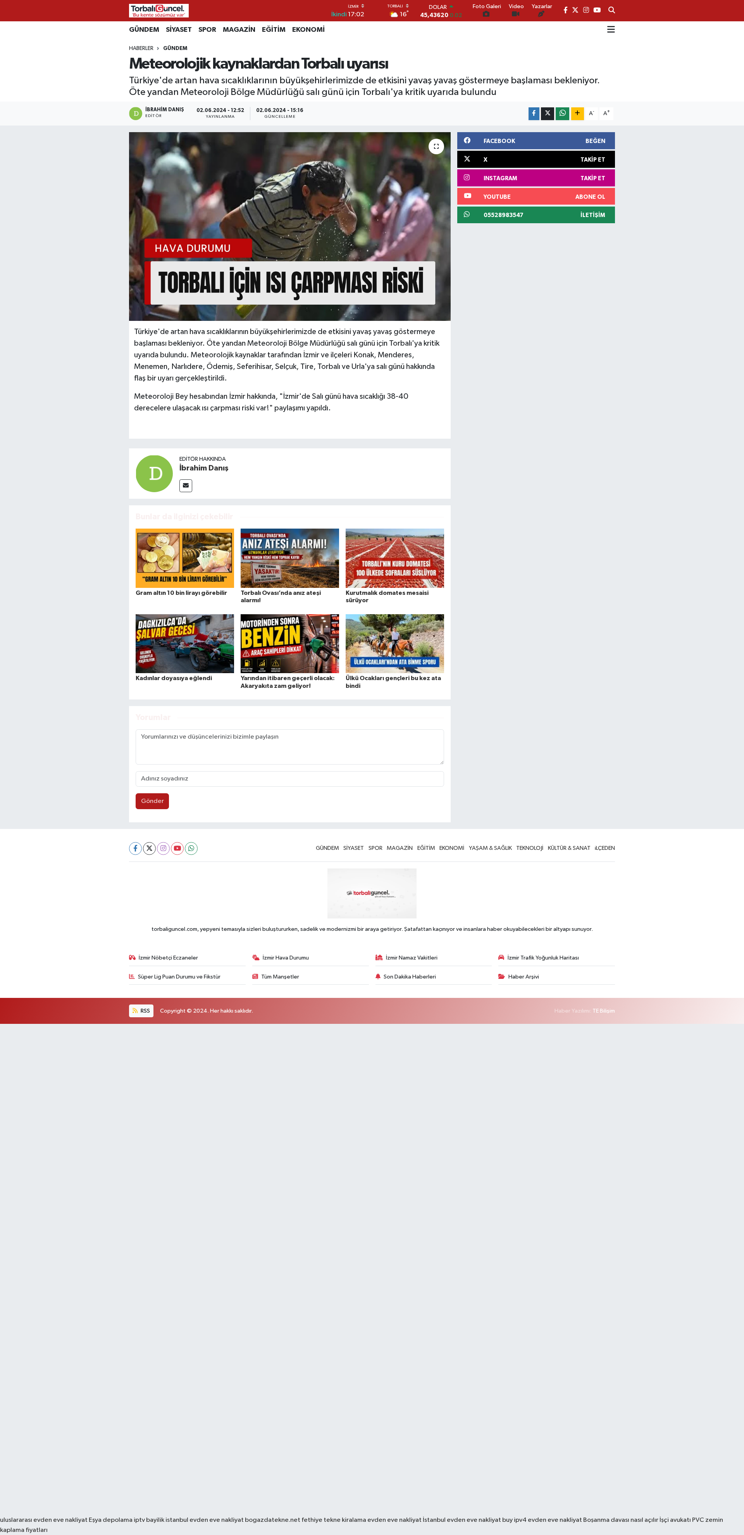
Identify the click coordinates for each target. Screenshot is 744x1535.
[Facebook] (135, 848)
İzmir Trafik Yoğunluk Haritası (543, 958)
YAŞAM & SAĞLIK (490, 848)
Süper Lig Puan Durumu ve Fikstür (179, 977)
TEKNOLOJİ (529, 848)
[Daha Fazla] (577, 113)
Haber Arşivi (523, 977)
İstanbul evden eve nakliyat (462, 1520)
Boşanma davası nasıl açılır (620, 1520)
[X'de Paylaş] (547, 113)
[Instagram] (163, 848)
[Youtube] (177, 848)
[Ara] (611, 11)
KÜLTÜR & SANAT (569, 848)
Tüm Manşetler (280, 977)
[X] (149, 848)
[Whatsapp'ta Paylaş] (562, 113)
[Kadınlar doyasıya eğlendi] (185, 643)
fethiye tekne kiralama (333, 1520)
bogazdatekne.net (273, 1520)
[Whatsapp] (191, 848)
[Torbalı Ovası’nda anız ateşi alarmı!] (290, 558)
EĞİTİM (274, 29)
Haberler (141, 48)
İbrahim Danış (204, 468)
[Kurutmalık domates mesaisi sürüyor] (395, 558)
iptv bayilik (149, 1520)
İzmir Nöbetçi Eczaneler (168, 958)
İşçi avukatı (675, 1520)
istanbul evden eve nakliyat (204, 1520)
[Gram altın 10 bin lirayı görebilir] (185, 558)
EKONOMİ (308, 29)
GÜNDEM (144, 29)
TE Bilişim (603, 1011)
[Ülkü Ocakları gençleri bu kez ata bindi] (395, 643)
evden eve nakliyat (394, 1520)
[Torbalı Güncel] (159, 10)
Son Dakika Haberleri (410, 977)
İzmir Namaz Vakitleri (411, 958)
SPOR (207, 29)
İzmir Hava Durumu (286, 958)
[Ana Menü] (611, 29)
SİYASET (179, 29)
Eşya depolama (111, 1520)
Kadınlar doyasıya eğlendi (174, 678)
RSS (145, 1011)
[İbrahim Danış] (154, 473)
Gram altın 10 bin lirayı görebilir (181, 593)
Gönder (152, 801)
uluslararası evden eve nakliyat (44, 1520)
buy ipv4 (515, 1520)
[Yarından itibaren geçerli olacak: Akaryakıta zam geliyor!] (290, 643)
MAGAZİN (239, 29)
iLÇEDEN (605, 848)
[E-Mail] (185, 485)
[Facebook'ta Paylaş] (534, 113)
